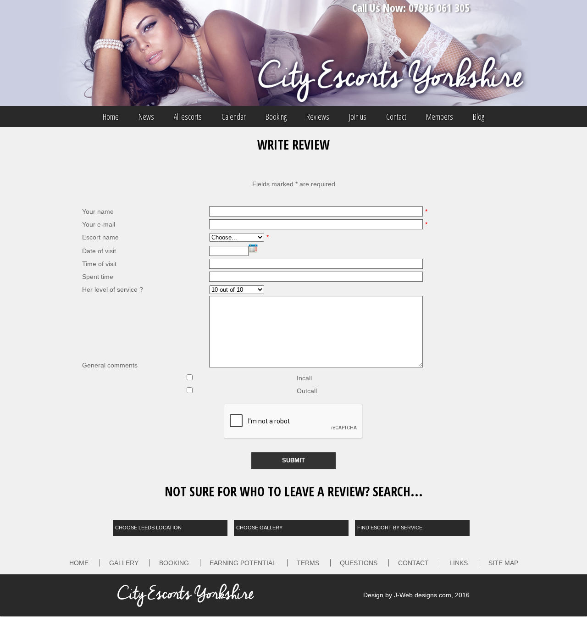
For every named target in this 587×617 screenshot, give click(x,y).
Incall (304, 378)
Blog (478, 116)
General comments (110, 365)
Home (111, 116)
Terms (308, 563)
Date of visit (99, 251)
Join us (357, 116)
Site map (503, 563)
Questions (358, 563)
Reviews (317, 116)
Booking (276, 116)
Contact (396, 116)
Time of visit (99, 263)
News (146, 116)
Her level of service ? (112, 289)
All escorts (188, 116)
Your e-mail (98, 224)
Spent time (97, 276)
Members (439, 116)
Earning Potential (243, 563)
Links (458, 563)
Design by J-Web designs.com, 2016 (416, 595)
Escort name (100, 237)
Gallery (123, 563)
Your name (98, 211)
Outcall (307, 391)
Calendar (234, 116)
